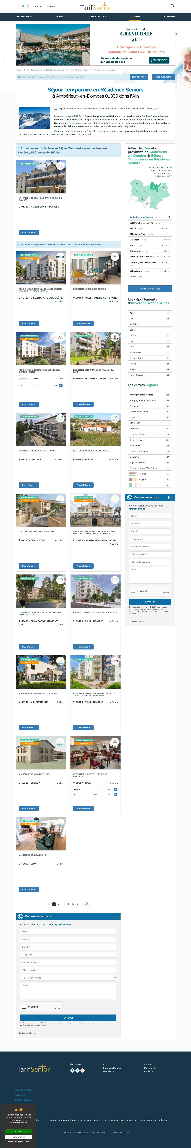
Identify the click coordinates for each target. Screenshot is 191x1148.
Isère (149, 341)
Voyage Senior (24, 16)
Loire (149, 346)
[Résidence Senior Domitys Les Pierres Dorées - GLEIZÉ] (41, 348)
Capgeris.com (100, 1120)
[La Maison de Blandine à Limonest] (41, 429)
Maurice (153, 473)
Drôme (149, 335)
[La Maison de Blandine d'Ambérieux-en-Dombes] (41, 176)
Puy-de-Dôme (149, 358)
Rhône (149, 363)
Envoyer (68, 1017)
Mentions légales (112, 1067)
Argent (60, 16)
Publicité (148, 1071)
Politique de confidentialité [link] (18, 1141)
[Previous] (49, 904)
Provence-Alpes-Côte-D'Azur (149, 468)
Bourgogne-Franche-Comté (149, 400)
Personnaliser (19, 1136)
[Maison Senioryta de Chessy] (41, 752)
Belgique (153, 479)
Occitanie (149, 457)
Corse (149, 417)
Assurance (21, 1095)
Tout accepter (18, 1131)
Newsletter (52, 6)
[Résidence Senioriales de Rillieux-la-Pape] (95, 348)
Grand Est (149, 428)
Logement (134, 16)
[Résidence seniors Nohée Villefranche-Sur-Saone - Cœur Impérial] (41, 267)
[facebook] (18, 6)
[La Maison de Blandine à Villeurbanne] (95, 591)
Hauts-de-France (149, 434)
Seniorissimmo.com (59, 1120)
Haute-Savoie (149, 375)
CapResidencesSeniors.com (122, 1120)
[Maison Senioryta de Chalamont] (41, 510)
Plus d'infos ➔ (29, 232)
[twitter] (23, 6)
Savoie (149, 369)
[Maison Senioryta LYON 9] (41, 833)
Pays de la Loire (149, 462)
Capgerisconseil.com (80, 1120)
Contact (38, 6)
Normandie (149, 445)
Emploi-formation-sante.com (153, 1120)
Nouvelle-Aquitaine (149, 451)
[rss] (28, 6)
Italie (153, 485)
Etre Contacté (164, 76)
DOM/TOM (135, 423)
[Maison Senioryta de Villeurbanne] (41, 672)
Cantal (133, 329)
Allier (149, 318)
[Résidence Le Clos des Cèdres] (95, 267)
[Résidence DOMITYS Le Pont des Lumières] (95, 752)
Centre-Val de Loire (149, 411)
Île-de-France (149, 440)
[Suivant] (87, 904)
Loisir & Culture (97, 16)
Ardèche (134, 324)
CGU (105, 1064)
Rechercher (139, 76)
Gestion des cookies (121, 1132)
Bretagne (149, 406)
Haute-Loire (149, 352)
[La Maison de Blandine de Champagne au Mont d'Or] (41, 591)
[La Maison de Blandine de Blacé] (95, 429)
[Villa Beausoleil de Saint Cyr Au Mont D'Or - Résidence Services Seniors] (95, 510)
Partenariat (150, 1067)
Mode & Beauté (23, 1100)
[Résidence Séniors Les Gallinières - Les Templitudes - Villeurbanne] (95, 672)
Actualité (169, 16)
